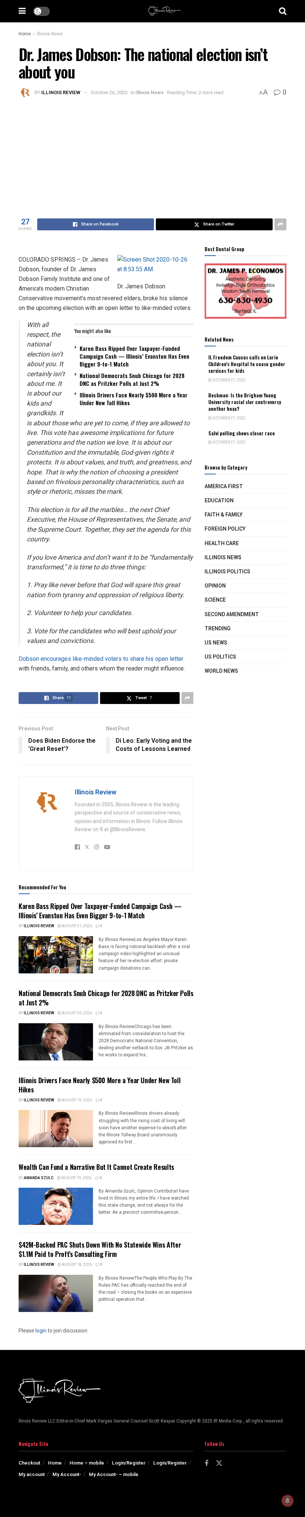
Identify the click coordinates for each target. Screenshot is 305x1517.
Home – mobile (87, 1462)
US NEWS (216, 643)
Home (25, 34)
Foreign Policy (225, 529)
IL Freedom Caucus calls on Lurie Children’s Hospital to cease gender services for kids (246, 363)
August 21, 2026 (76, 926)
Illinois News (50, 34)
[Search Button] (282, 11)
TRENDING (218, 629)
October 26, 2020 (109, 92)
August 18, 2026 (76, 1264)
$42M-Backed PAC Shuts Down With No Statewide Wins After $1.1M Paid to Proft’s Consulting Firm (100, 1249)
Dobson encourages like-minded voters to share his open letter (101, 658)
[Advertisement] (152, 155)
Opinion (215, 586)
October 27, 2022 (228, 380)
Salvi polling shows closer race (241, 433)
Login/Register (128, 1462)
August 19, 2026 (76, 1100)
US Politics (220, 657)
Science (215, 600)
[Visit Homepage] (164, 11)
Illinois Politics (227, 572)
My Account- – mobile (113, 1474)
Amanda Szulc (39, 1178)
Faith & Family (224, 515)
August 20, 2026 (76, 1013)
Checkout (29, 1462)
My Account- (66, 1474)
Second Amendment (232, 614)
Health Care (222, 543)
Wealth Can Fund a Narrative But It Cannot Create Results (96, 1167)
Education (219, 501)
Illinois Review (60, 92)
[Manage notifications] (287, 1501)
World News (221, 671)
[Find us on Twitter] (219, 1463)
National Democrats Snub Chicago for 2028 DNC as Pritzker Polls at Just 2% (132, 379)
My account (32, 1474)
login (40, 1331)
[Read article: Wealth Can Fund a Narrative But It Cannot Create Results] (56, 1206)
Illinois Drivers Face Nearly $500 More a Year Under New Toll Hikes (133, 399)
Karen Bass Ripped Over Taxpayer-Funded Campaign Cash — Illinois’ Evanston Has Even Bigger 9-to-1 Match (134, 356)
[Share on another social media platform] (280, 224)
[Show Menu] (22, 11)
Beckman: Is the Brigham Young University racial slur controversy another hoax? (244, 401)
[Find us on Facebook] (206, 1463)
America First (224, 486)
